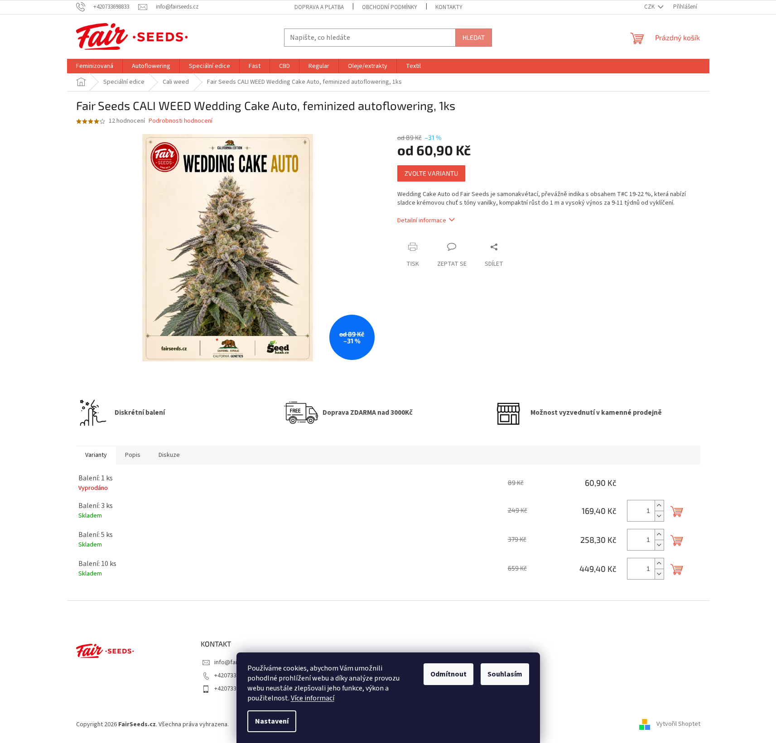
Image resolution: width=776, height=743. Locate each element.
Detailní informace (421, 220)
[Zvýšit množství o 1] (659, 505)
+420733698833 (234, 675)
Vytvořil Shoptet (678, 724)
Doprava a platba (319, 7)
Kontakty (449, 7)
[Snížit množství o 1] (659, 516)
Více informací (312, 698)
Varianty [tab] (96, 455)
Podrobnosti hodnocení (180, 121)
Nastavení (272, 721)
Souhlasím (504, 674)
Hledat (474, 37)
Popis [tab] (132, 455)
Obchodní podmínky (389, 7)
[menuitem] (94, 66)
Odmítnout (448, 674)
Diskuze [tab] (169, 455)
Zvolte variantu (431, 173)
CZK (650, 7)
